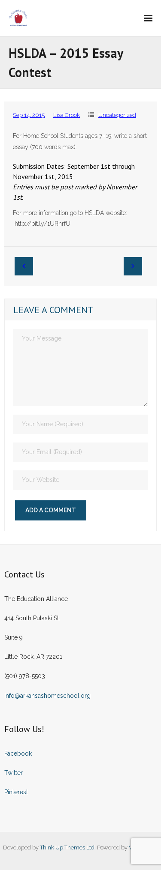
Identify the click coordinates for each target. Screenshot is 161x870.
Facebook (18, 753)
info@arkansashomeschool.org (47, 695)
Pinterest (16, 792)
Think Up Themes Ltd (67, 847)
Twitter (13, 772)
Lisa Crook (66, 115)
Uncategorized (117, 115)
